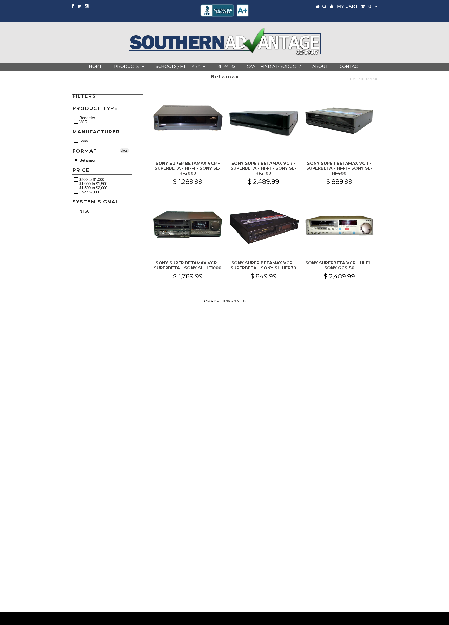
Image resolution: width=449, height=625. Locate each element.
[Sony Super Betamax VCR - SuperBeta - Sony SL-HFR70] (263, 227)
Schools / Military (178, 66)
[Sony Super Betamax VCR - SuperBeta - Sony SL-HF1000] (187, 227)
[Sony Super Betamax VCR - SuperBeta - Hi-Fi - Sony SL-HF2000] (187, 120)
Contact (350, 66)
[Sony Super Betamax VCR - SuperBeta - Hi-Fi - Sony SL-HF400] (339, 120)
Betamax (86, 160)
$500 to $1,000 (91, 179)
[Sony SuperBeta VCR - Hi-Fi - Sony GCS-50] (339, 227)
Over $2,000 (89, 192)
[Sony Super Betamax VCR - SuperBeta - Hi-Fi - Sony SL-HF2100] (263, 123)
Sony (83, 141)
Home (96, 66)
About (320, 66)
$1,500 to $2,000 (92, 188)
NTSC (84, 211)
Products (126, 66)
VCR (83, 122)
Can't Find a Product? (274, 66)
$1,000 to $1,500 (92, 183)
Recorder (86, 118)
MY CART (354, 6)
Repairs (226, 66)
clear (124, 150)
